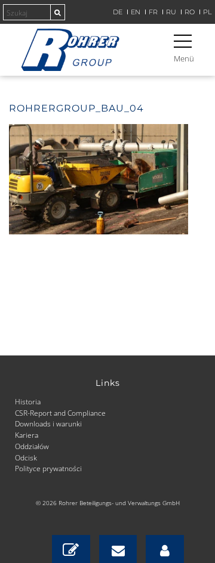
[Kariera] (165, 549)
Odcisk (26, 457)
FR (153, 12)
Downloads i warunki (48, 423)
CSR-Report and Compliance (60, 412)
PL (207, 12)
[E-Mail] (118, 549)
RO (190, 12)
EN (135, 12)
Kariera (26, 435)
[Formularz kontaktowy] (71, 549)
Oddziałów (32, 446)
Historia (28, 401)
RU (171, 12)
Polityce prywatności (48, 468)
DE (117, 12)
